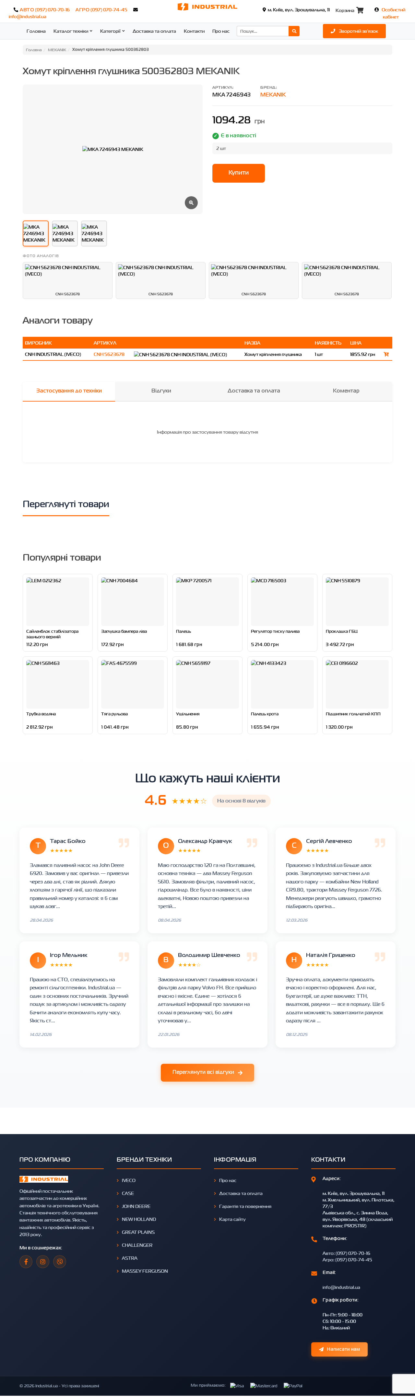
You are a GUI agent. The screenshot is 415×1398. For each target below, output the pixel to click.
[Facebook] (25, 1261)
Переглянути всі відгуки (203, 1072)
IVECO (129, 1180)
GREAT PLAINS (138, 1232)
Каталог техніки (70, 31)
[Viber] (59, 1261)
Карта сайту (232, 1219)
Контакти (194, 31)
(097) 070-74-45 (108, 9)
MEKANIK (273, 95)
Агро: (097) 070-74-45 (347, 1259)
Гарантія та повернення (245, 1206)
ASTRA (129, 1258)
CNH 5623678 (109, 354)
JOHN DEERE (136, 1206)
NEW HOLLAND (139, 1219)
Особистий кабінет (393, 13)
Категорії (110, 31)
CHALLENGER (137, 1245)
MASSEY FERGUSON (145, 1270)
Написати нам (343, 1349)
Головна (36, 31)
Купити (239, 173)
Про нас (221, 31)
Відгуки (161, 391)
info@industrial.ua (27, 16)
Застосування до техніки (69, 391)
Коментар (346, 391)
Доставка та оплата (154, 31)
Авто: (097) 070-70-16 (346, 1253)
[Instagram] (42, 1261)
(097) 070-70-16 (52, 9)
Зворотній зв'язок (358, 31)
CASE (128, 1193)
